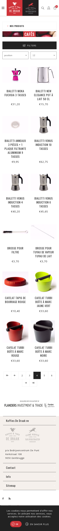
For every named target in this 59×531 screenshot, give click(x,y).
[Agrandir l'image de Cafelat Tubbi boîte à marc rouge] (15, 331)
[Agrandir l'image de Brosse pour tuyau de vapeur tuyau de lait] (44, 232)
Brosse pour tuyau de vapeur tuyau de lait (43, 252)
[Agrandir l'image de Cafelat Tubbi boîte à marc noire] (44, 331)
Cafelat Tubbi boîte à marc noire (43, 351)
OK (17, 524)
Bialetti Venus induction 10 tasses (43, 145)
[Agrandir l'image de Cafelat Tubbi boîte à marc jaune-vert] (44, 282)
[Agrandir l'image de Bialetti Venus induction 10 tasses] (44, 125)
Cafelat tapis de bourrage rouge (15, 300)
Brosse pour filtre (15, 250)
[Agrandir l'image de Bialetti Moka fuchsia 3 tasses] (15, 75)
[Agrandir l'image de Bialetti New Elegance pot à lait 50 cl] (44, 75)
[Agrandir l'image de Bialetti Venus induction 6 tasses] (44, 182)
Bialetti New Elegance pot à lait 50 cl (43, 95)
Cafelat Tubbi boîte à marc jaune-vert (43, 302)
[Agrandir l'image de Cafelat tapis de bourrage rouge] (15, 282)
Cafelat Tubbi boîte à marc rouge (15, 351)
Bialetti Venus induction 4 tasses (15, 202)
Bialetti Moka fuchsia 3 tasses (15, 93)
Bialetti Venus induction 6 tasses (43, 202)
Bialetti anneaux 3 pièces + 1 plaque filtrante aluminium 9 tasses (15, 149)
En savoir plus (39, 524)
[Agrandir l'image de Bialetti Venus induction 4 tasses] (15, 182)
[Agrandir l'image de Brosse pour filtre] (15, 232)
